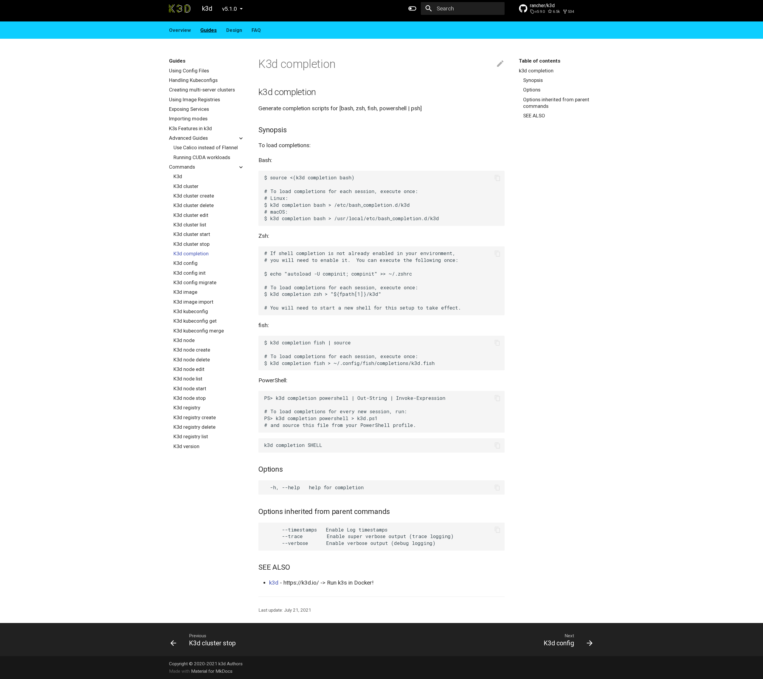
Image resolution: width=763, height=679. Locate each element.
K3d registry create (194, 417)
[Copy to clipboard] (497, 177)
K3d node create (191, 350)
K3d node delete (191, 360)
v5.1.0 (229, 8)
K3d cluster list (189, 225)
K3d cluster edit (190, 215)
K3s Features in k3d (190, 128)
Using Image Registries (194, 99)
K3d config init (189, 273)
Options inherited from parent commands (556, 103)
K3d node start (189, 388)
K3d (177, 176)
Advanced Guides (188, 138)
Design (234, 30)
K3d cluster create (193, 196)
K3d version (186, 446)
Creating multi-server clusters (202, 90)
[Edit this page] (500, 64)
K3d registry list (190, 436)
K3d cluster (185, 186)
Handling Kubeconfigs (193, 80)
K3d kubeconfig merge (198, 331)
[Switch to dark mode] (412, 8)
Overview (180, 30)
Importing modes (188, 119)
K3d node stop (189, 398)
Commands (182, 167)
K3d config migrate (194, 282)
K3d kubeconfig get (195, 321)
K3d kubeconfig (190, 311)
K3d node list (187, 379)
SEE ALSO (534, 116)
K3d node (184, 340)
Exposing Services (189, 109)
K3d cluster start (191, 234)
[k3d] (179, 8)
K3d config (185, 263)
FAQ (256, 30)
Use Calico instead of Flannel (205, 147)
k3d (273, 582)
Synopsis (533, 80)
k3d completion (536, 71)
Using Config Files (189, 71)
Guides (208, 30)
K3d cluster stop (191, 244)
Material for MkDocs (211, 671)
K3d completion (191, 254)
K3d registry (186, 408)
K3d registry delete (194, 427)
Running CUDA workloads (201, 157)
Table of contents (539, 61)
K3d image (185, 292)
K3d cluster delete (193, 205)
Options (531, 90)
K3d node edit (188, 369)
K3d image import (193, 302)
